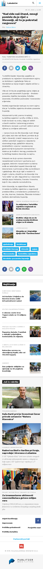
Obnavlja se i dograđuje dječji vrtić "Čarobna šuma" (28, 232)
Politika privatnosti (11, 527)
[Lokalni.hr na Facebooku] (38, 521)
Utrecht (24, 249)
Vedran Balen (11, 27)
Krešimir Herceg (10, 249)
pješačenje (8, 244)
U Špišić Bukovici (22, 228)
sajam (34, 249)
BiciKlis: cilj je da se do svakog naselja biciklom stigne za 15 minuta (27, 220)
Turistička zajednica (27, 254)
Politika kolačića (10, 532)
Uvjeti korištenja (9, 519)
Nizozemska (8, 254)
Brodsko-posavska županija (16, 258)
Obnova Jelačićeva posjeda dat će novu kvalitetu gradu (28, 201)
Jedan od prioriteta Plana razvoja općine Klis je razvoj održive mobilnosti (28, 215)
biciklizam (21, 244)
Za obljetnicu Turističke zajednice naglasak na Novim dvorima (27, 206)
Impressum (7, 523)
